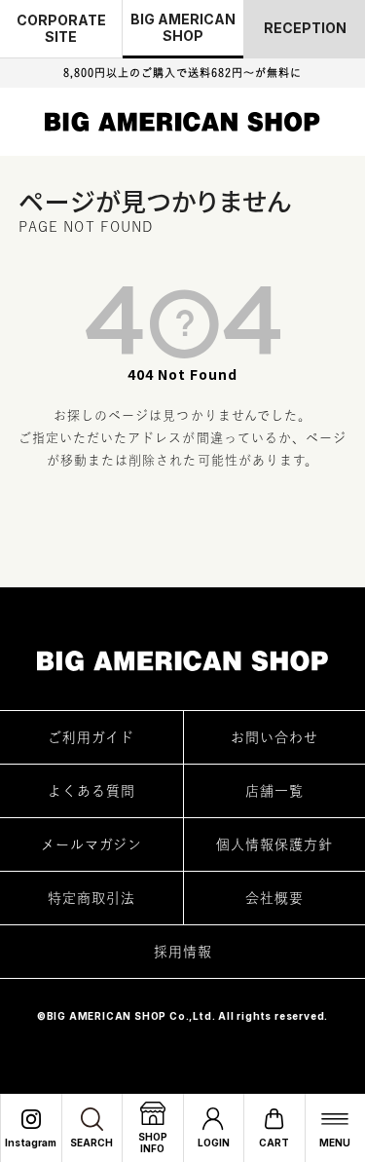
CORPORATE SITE (61, 28)
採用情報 (183, 951)
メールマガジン (91, 844)
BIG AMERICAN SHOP (183, 27)
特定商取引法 (91, 898)
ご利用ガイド (91, 737)
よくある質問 (91, 791)
